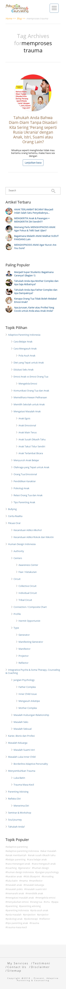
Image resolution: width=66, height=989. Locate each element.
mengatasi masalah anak (20, 897)
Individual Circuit (28, 593)
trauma (35, 923)
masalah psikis (15, 889)
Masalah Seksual (23, 728)
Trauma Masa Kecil (24, 784)
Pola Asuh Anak (27, 355)
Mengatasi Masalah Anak (27, 411)
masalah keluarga (34, 885)
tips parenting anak (17, 923)
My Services (17, 963)
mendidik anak (35, 893)
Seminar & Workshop (19, 812)
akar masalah (49, 851)
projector (43, 914)
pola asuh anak (40, 910)
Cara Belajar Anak (23, 341)
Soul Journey (15, 819)
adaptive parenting (17, 846)
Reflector (23, 662)
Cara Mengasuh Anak (25, 348)
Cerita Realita (15, 516)
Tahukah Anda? (16, 826)
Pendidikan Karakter (25, 481)
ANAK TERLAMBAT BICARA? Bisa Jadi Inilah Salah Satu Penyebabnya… (33, 211)
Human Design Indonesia (22, 544)
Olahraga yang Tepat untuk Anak (31, 467)
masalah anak (14, 885)
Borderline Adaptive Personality (31, 763)
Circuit (17, 579)
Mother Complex (28, 708)
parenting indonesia (18, 910)
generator (25, 868)
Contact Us (16, 967)
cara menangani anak (18, 863)
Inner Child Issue (28, 694)
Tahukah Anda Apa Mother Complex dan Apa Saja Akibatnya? (36, 282)
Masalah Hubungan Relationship (31, 715)
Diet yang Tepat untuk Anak (29, 362)
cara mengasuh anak (44, 863)
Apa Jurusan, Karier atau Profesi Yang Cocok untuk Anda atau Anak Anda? (34, 309)
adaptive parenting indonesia (23, 851)
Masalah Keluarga (17, 742)
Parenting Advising (18, 791)
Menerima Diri (21, 805)
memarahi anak (15, 893)
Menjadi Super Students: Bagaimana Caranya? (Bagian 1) (34, 273)
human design (41, 868)
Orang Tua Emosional (25, 474)
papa (55, 901)
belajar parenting (16, 859)
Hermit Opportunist (29, 620)
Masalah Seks (21, 722)
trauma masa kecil (17, 927)
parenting (12, 906)
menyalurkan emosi (18, 901)
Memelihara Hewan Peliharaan (30, 397)
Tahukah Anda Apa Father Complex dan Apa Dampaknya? (35, 291)
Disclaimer (40, 967)
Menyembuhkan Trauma (21, 770)
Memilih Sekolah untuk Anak (29, 404)
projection (30, 914)
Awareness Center (28, 565)
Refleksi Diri (14, 798)
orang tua (37, 901)
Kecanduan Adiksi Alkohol (28, 530)
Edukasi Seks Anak (24, 369)
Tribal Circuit (25, 600)
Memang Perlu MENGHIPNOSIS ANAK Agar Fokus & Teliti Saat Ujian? (34, 228)
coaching (12, 868)
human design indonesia (20, 872)
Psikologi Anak (21, 488)
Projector (24, 655)
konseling (48, 876)
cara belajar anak (37, 859)
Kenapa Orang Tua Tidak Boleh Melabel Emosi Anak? (35, 300)
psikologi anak (15, 918)
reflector (45, 918)
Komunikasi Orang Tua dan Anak (31, 390)
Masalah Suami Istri (24, 749)
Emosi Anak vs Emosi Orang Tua (31, 376)
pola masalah (14, 914)
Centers (18, 558)
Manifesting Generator (31, 641)
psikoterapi (31, 918)
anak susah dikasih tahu (42, 855)
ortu (47, 901)
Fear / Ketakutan (28, 572)
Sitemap (14, 970)
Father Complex (27, 687)
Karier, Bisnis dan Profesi (21, 735)
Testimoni (41, 963)
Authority (19, 551)
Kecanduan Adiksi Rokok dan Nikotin (34, 537)
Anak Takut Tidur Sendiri (32, 446)
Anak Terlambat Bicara (31, 453)
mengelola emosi (46, 897)
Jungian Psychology (24, 680)
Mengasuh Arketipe (29, 701)
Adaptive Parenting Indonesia (24, 334)
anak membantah (16, 855)
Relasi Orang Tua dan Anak (28, 495)
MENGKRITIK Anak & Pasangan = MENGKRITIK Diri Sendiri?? (32, 220)
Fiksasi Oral (14, 523)
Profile (17, 614)
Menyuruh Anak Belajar (26, 460)
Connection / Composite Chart (30, 607)
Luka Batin (19, 777)
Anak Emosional (27, 425)
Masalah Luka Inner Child (22, 756)
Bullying (12, 509)
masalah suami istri (36, 889)
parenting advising (31, 906)
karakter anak (14, 876)
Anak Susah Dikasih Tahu (32, 439)
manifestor (37, 880)
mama (24, 880)
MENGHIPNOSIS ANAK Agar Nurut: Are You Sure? (35, 246)
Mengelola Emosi (28, 383)
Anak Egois (24, 418)
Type (16, 627)
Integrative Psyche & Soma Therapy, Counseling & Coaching (33, 671)
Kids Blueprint (32, 876)
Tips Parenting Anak (24, 502)
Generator (24, 634)
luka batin (12, 880)
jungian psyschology (48, 872)
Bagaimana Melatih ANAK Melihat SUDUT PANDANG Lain (36, 237)
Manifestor (24, 648)
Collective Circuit (27, 586)
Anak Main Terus (28, 432)
